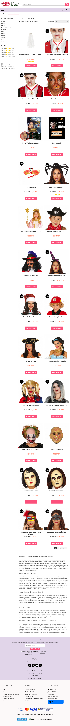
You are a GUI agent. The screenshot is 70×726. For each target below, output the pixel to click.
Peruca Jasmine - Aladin (57, 361)
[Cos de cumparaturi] (67, 10)
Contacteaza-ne (57, 702)
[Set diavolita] (30, 172)
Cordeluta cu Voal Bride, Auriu (30, 55)
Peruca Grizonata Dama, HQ (56, 405)
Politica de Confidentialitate (11, 694)
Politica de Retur (30, 692)
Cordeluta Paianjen (56, 187)
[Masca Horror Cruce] (56, 478)
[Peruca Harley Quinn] (30, 390)
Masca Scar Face (56, 449)
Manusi (3, 35)
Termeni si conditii (8, 699)
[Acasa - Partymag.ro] (10, 4)
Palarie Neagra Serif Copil (56, 231)
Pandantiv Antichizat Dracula (56, 55)
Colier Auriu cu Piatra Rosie (30, 99)
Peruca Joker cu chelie (30, 449)
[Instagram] (40, 665)
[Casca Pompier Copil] (56, 304)
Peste (4, 48)
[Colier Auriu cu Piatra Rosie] (30, 84)
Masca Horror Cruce (56, 491)
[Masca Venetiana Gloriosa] (56, 519)
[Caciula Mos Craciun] (30, 304)
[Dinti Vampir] (56, 128)
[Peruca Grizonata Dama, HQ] (56, 390)
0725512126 (36, 676)
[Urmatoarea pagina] (66, 548)
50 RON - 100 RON (7, 66)
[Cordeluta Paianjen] (56, 173)
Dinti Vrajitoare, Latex (30, 143)
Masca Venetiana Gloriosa (57, 532)
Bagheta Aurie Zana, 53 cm (31, 231)
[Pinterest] (33, 665)
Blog (4, 689)
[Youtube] (36, 665)
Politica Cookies (7, 696)
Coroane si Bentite (6, 27)
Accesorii (3, 21)
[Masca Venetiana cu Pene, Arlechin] (30, 519)
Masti (2, 31)
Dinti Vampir (57, 143)
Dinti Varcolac (56, 99)
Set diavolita (31, 187)
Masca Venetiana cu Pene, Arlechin (31, 533)
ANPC (27, 701)
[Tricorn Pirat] (30, 347)
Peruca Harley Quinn (31, 405)
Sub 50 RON (6, 64)
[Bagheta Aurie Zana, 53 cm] (30, 217)
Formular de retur (30, 689)
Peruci (3, 25)
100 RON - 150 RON (8, 68)
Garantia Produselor (31, 694)
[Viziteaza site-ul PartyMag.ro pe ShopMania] (22, 719)
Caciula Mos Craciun (31, 317)
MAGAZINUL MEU (8, 686)
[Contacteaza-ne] (62, 10)
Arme (2, 41)
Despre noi (6, 692)
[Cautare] (67, 4)
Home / (5, 14)
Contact (5, 701)
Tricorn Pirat (31, 361)
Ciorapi (3, 37)
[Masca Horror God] (30, 478)
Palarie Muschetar (31, 276)
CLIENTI (27, 686)
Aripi (2, 39)
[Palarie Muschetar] (30, 261)
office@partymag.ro (36, 678)
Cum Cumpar (29, 696)
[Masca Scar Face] (56, 435)
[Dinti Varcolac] (56, 84)
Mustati (3, 33)
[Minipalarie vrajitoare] (56, 261)
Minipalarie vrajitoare (56, 276)
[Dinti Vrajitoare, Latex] (30, 128)
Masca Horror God (31, 491)
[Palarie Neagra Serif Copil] (56, 217)
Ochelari (3, 29)
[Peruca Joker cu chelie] (30, 435)
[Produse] (3, 10)
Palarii (3, 23)
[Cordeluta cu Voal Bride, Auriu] (30, 40)
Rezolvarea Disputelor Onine (34, 699)
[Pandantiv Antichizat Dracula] (56, 40)
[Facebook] (29, 665)
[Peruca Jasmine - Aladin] (56, 346)
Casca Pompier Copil (57, 317)
